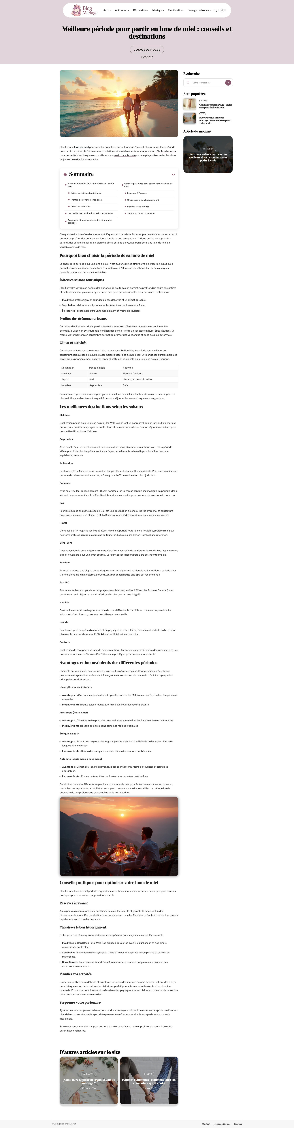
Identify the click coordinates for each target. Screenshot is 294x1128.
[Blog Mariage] (84, 10)
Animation (88, 1074)
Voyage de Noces (147, 50)
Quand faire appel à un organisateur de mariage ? (89, 1081)
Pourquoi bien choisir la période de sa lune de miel (91, 185)
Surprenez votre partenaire (141, 213)
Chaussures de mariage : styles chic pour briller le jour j (215, 106)
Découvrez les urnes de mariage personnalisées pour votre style (214, 120)
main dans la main (125, 155)
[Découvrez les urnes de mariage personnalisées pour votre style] (189, 118)
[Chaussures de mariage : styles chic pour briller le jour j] (189, 104)
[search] (215, 10)
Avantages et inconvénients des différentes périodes (90, 221)
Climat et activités (80, 206)
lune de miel (81, 147)
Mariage (204, 101)
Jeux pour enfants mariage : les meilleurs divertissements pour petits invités (208, 157)
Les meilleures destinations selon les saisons (90, 213)
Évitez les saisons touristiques (86, 193)
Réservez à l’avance (137, 193)
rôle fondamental (166, 151)
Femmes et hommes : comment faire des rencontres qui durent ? (149, 1081)
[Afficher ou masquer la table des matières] (134, 174)
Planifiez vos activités (138, 206)
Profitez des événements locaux (87, 199)
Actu (149, 1074)
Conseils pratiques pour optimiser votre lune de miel (148, 185)
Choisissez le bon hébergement (143, 200)
